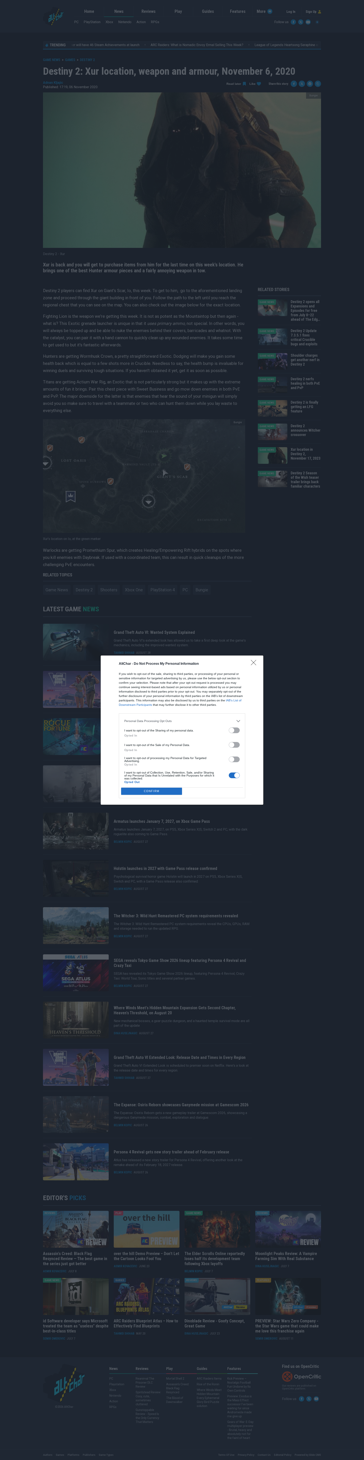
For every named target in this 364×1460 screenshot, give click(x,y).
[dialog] (182, 730)
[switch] (234, 730)
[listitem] (182, 721)
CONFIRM (151, 791)
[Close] (255, 664)
